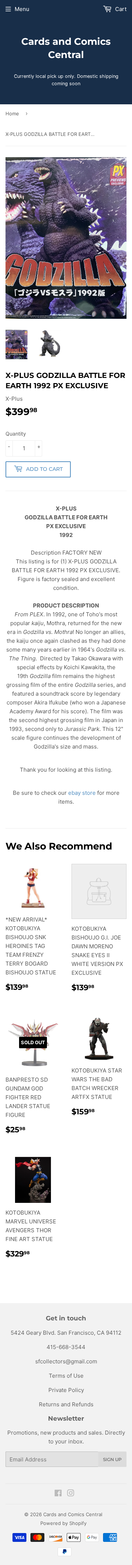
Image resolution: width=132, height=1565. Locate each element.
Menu (22, 9)
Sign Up (112, 1459)
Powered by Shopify (63, 1523)
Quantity (16, 433)
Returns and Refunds (66, 1404)
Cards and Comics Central (66, 48)
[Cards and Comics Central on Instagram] (70, 1493)
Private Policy (66, 1389)
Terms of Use (66, 1375)
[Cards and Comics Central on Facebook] (58, 1493)
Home (12, 113)
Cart (120, 9)
